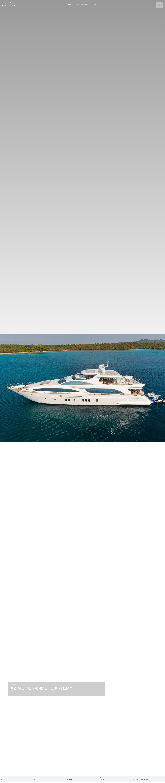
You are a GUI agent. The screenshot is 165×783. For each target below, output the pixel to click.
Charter (94, 4)
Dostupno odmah (82, 4)
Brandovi (70, 4)
